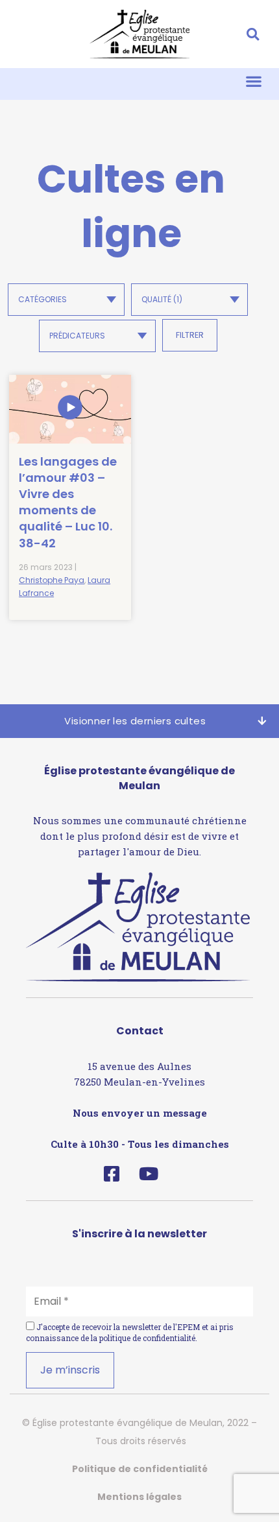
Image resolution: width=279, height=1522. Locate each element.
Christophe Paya (51, 580)
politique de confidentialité (147, 1338)
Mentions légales (139, 1496)
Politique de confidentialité (140, 1468)
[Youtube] (148, 1173)
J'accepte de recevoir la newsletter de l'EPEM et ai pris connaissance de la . (130, 1332)
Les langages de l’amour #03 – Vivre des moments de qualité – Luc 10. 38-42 (68, 502)
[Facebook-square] (111, 1173)
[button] (252, 34)
